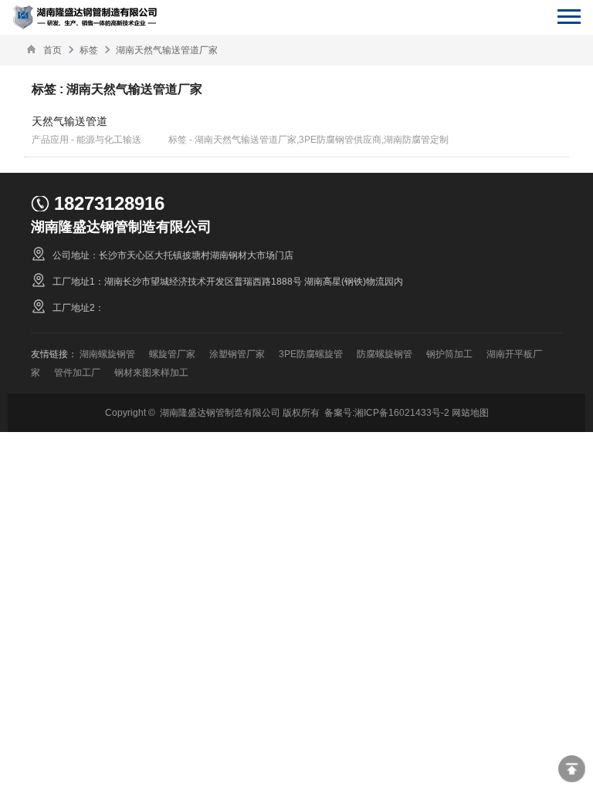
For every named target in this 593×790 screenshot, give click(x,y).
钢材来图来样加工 (151, 372)
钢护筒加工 (449, 353)
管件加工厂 (77, 372)
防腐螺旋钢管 (384, 353)
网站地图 (470, 412)
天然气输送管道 (69, 121)
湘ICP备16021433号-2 (401, 412)
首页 (52, 49)
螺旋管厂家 (172, 353)
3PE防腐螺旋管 (311, 353)
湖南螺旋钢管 (107, 353)
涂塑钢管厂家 (237, 353)
